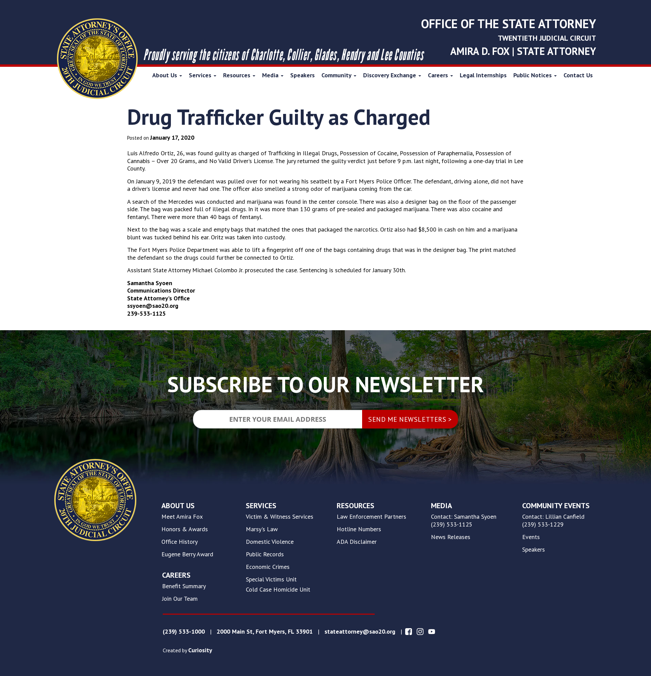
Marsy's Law (262, 529)
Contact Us (578, 75)
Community (337, 75)
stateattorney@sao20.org (359, 631)
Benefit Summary (184, 586)
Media (271, 75)
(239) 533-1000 (184, 631)
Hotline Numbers (359, 529)
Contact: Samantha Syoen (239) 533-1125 (463, 520)
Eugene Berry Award (187, 554)
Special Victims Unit (271, 579)
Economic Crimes (268, 567)
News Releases (450, 537)
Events (531, 537)
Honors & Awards (184, 529)
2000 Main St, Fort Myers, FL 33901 (265, 631)
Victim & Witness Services (279, 516)
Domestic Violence (270, 541)
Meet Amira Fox (182, 516)
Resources (237, 75)
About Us (165, 75)
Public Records (265, 554)
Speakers (302, 75)
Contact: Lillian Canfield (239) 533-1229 (553, 520)
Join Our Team (180, 598)
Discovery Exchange (390, 75)
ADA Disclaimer (357, 541)
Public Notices (533, 75)
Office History (179, 541)
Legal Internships (483, 75)
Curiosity (200, 650)
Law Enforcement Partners (371, 516)
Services (201, 75)
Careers (439, 75)
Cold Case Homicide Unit (278, 589)
